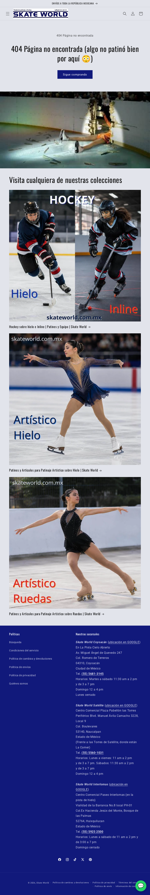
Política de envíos (20, 667)
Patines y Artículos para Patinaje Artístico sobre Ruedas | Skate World (54, 614)
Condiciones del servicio (24, 650)
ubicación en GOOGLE (124, 642)
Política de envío (103, 886)
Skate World (42, 883)
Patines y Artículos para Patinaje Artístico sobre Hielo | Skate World (53, 470)
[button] (8, 14)
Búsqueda (15, 642)
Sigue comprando (75, 74)
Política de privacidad (22, 675)
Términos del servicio (130, 882)
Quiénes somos (18, 683)
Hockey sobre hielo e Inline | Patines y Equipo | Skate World (48, 327)
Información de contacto (128, 886)
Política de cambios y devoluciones (30, 658)
